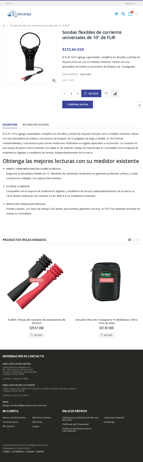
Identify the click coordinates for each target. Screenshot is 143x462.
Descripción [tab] (10, 124)
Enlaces (129, 3)
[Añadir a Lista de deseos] (106, 93)
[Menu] (116, 13)
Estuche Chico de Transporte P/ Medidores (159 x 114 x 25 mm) (106, 321)
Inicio (4, 25)
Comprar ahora (77, 104)
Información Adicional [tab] (35, 124)
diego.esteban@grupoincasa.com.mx (25, 405)
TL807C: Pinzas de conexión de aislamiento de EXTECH (36, 321)
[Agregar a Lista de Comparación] (115, 93)
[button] (129, 240)
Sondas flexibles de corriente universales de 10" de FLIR (92, 34)
